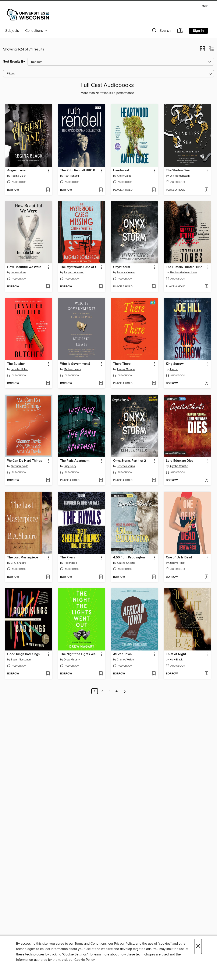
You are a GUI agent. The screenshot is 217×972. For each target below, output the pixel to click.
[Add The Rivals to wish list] (100, 577)
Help (204, 5)
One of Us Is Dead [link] (179, 557)
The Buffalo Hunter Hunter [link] (185, 267)
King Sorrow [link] (175, 364)
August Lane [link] (16, 170)
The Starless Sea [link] (178, 170)
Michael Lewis (72, 369)
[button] (161, 31)
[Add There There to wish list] (153, 383)
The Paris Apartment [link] (74, 461)
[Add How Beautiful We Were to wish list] (47, 287)
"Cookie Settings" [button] (75, 954)
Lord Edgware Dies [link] (179, 461)
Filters (11, 74)
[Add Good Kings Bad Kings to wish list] (47, 674)
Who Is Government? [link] (75, 364)
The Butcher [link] (16, 364)
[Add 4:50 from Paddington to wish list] (153, 577)
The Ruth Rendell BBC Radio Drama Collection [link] (79, 170)
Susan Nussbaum (21, 659)
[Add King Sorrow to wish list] (206, 383)
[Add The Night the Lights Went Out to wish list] (100, 674)
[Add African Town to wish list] (153, 674)
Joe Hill (174, 369)
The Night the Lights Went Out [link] (79, 654)
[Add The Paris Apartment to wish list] (100, 480)
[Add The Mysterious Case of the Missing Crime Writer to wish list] (100, 287)
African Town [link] (122, 654)
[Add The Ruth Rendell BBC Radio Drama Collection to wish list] (100, 190)
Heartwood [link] (121, 170)
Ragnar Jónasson (74, 272)
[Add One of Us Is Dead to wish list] (206, 577)
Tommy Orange (126, 369)
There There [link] (122, 364)
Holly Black (176, 659)
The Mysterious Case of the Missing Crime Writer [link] (79, 267)
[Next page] (125, 691)
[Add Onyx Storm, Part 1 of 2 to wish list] (153, 480)
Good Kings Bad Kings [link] (23, 654)
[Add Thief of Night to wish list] (206, 674)
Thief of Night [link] (176, 654)
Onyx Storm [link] (121, 267)
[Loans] (180, 31)
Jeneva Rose (177, 563)
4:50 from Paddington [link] (129, 557)
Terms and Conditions (91, 943)
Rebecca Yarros (126, 272)
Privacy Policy (124, 943)
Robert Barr (70, 563)
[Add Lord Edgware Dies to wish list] (206, 480)
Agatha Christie (179, 466)
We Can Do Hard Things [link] (24, 461)
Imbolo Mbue (18, 272)
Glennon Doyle (19, 466)
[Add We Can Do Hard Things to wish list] (47, 480)
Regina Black (18, 176)
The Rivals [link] (67, 557)
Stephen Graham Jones (183, 272)
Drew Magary (72, 659)
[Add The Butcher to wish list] (47, 383)
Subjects (12, 30)
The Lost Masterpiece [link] (22, 557)
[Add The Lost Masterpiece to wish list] (47, 577)
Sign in (198, 30)
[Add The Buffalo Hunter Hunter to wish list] (206, 287)
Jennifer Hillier (19, 369)
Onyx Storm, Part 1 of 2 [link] (129, 461)
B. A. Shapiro (18, 563)
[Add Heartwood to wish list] (153, 190)
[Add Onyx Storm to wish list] (153, 287)
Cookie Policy (84, 960)
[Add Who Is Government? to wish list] (100, 383)
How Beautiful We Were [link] (24, 267)
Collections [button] (35, 30)
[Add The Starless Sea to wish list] (206, 190)
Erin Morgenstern (180, 176)
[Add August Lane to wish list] (47, 190)
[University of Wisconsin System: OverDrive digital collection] (29, 14)
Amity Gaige (124, 176)
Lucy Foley (70, 466)
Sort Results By (14, 62)
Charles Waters (126, 659)
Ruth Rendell (71, 176)
